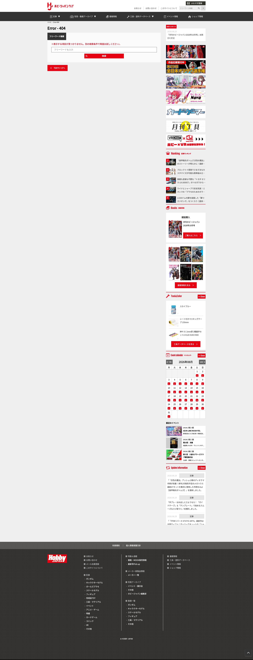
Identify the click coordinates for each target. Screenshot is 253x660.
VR (87, 625)
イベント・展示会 (135, 586)
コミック (90, 621)
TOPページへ (59, 68)
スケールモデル (92, 590)
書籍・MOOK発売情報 (137, 560)
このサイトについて (169, 8)
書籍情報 (173, 556)
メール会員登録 (92, 564)
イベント (90, 605)
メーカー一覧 (133, 575)
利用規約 (116, 545)
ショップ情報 (175, 567)
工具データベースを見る (184, 344)
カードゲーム (91, 617)
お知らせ (137, 8)
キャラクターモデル (94, 582)
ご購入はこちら (191, 235)
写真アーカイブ (134, 582)
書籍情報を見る (183, 285)
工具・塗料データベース (180, 560)
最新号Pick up (134, 564)
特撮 (88, 613)
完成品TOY (90, 598)
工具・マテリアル (93, 601)
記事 (192, 475)
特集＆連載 (132, 556)
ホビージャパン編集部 (137, 593)
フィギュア (90, 594)
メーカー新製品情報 (136, 571)
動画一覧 (131, 600)
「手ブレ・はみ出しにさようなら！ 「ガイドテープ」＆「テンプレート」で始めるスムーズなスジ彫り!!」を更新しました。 (185, 505)
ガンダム (90, 578)
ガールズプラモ (92, 586)
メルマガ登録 (196, 3)
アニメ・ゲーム (92, 609)
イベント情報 (175, 564)
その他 (89, 628)
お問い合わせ (151, 8)
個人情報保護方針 (133, 545)
